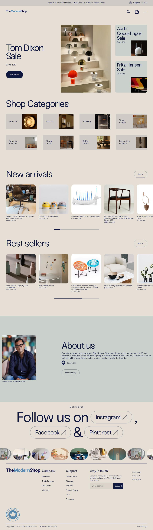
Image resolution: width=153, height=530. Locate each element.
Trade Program (48, 481)
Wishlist (45, 490)
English (136, 2)
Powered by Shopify (48, 526)
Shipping (69, 481)
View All (140, 174)
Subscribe (119, 486)
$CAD (144, 3)
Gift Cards (46, 486)
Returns (69, 486)
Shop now (14, 74)
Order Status (71, 477)
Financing (70, 499)
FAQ (67, 495)
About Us (46, 477)
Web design (142, 526)
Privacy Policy (72, 490)
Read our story (70, 373)
